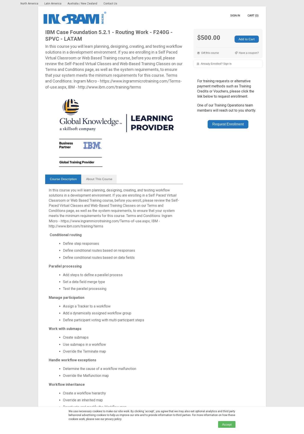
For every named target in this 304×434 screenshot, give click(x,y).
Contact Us (110, 3)
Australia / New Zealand (82, 3)
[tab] (63, 179)
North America (29, 3)
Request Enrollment (228, 124)
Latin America (53, 3)
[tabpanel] (114, 300)
